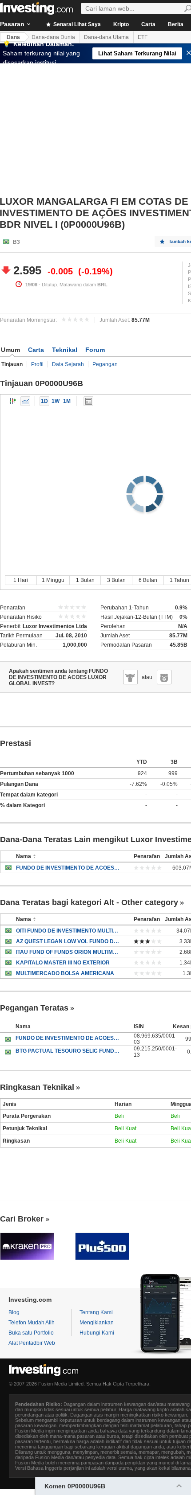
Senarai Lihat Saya (76, 24)
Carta (148, 24)
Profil (37, 364)
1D (44, 401)
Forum (95, 349)
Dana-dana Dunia (53, 37)
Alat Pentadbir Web (31, 1343)
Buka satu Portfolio (31, 1333)
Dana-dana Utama (106, 37)
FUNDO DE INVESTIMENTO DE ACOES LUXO (68, 868)
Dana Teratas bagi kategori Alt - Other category (89, 902)
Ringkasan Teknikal (37, 1087)
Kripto (121, 24)
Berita (175, 24)
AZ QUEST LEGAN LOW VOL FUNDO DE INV (68, 941)
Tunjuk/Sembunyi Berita (88, 401)
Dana (13, 37)
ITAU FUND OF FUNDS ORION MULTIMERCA (68, 952)
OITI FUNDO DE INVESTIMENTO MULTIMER (68, 931)
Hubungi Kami (97, 1333)
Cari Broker (22, 1218)
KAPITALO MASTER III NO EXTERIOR (63, 963)
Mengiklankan (97, 1322)
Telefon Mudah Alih (31, 1322)
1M (67, 401)
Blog (14, 1312)
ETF (142, 37)
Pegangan (105, 364)
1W (56, 401)
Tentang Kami (96, 1312)
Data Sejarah (68, 364)
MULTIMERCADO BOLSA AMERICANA (65, 973)
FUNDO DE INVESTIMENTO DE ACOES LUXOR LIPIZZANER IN (68, 1038)
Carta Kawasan (25, 401)
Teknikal (64, 349)
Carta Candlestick (13, 401)
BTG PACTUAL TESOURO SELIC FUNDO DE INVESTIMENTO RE (68, 1051)
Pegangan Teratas (34, 1007)
